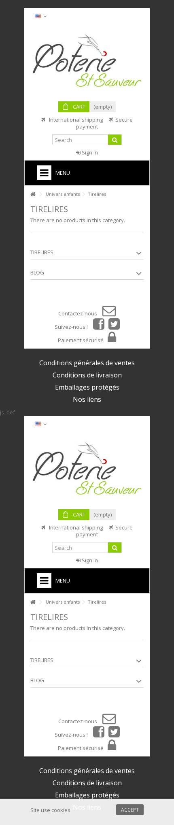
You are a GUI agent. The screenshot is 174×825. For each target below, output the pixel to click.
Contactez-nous (78, 313)
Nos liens (87, 399)
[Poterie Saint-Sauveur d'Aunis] (87, 60)
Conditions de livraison (87, 375)
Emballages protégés (87, 387)
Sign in (89, 152)
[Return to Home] (32, 194)
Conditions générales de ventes (87, 362)
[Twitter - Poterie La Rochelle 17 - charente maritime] (112, 326)
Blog (37, 272)
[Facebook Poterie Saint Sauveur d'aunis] (96, 326)
